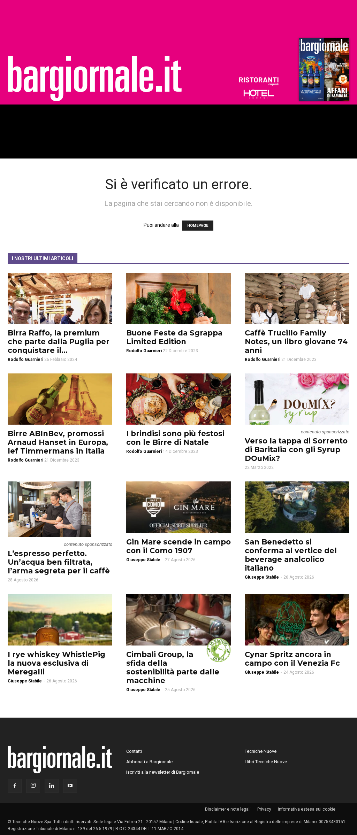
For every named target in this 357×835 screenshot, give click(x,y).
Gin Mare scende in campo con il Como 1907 (178, 546)
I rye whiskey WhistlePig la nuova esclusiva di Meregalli (56, 663)
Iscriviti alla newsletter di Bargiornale (162, 772)
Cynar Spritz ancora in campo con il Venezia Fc (292, 658)
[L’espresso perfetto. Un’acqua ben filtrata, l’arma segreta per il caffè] (60, 509)
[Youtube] (70, 786)
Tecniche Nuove (260, 751)
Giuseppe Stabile (143, 559)
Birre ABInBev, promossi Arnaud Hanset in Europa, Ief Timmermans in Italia (58, 442)
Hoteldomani (259, 94)
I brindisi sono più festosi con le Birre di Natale (175, 438)
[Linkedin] (52, 786)
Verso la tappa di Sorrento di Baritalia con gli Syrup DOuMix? (296, 449)
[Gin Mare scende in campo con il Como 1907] (178, 507)
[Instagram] (33, 786)
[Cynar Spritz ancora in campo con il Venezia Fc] (297, 619)
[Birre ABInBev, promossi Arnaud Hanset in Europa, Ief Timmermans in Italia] (60, 399)
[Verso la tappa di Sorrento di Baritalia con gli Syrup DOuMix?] (297, 399)
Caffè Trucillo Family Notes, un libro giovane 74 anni (296, 341)
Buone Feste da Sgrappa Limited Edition (174, 337)
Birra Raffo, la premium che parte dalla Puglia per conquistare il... (58, 341)
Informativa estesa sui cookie (306, 809)
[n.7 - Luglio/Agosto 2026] (323, 71)
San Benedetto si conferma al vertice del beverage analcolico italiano (291, 555)
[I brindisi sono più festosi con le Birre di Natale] (178, 399)
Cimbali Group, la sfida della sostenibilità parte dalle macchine (172, 667)
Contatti (134, 751)
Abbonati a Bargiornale (149, 761)
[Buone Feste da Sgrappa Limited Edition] (178, 298)
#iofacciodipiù (218, 650)
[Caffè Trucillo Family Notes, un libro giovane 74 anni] (297, 298)
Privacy (264, 809)
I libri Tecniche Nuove (266, 761)
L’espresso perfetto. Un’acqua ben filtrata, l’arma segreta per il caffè (59, 562)
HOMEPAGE (197, 225)
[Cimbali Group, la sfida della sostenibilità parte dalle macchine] (178, 619)
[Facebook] (15, 786)
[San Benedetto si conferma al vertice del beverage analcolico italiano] (297, 507)
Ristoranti (259, 81)
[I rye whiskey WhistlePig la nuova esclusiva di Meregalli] (60, 619)
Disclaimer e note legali (228, 809)
